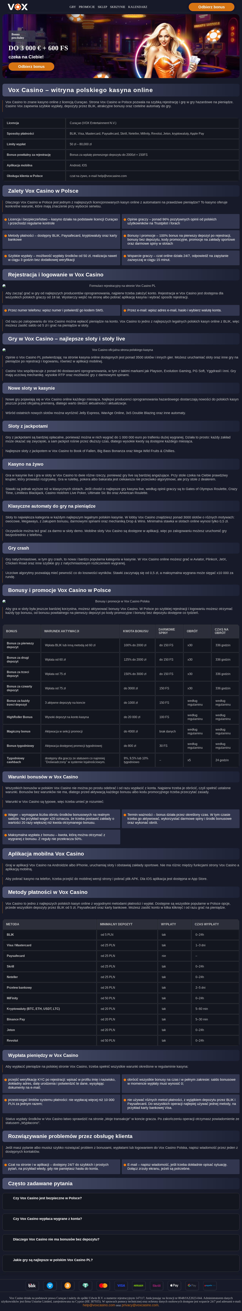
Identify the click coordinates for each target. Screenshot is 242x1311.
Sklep (102, 7)
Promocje (87, 7)
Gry (73, 7)
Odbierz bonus (211, 7)
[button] (235, 1289)
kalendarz (137, 7)
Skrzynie (117, 7)
